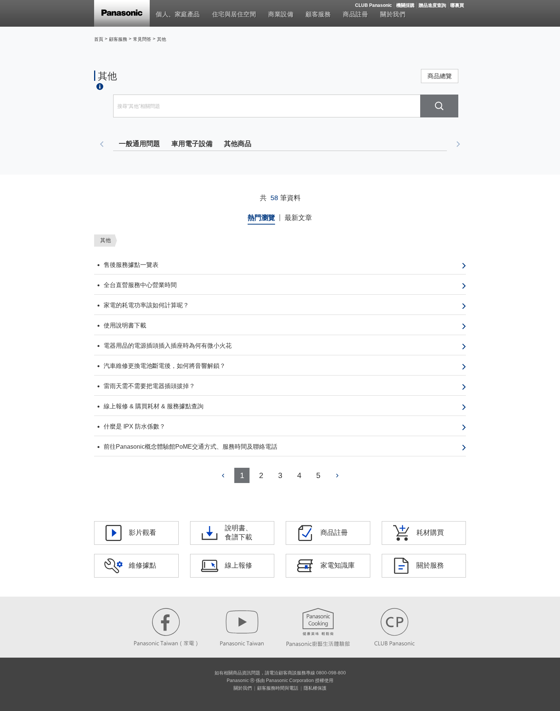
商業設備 (280, 14)
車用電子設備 (192, 144)
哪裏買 (457, 5)
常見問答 (142, 39)
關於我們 (392, 14)
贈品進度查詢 (432, 5)
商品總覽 (439, 76)
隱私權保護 (315, 688)
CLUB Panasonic (373, 5)
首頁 (98, 39)
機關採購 (405, 5)
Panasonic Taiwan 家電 (166, 627)
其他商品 (237, 144)
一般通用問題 (139, 144)
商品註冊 (355, 14)
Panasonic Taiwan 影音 (242, 627)
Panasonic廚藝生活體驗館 (318, 627)
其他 (161, 39)
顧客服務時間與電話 (277, 688)
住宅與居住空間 (234, 14)
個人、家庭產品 (178, 14)
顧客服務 (318, 14)
